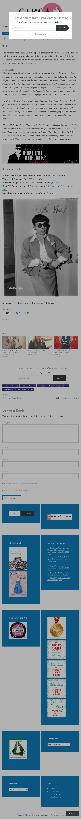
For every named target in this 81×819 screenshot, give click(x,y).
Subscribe (62, 28)
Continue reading (40, 34)
